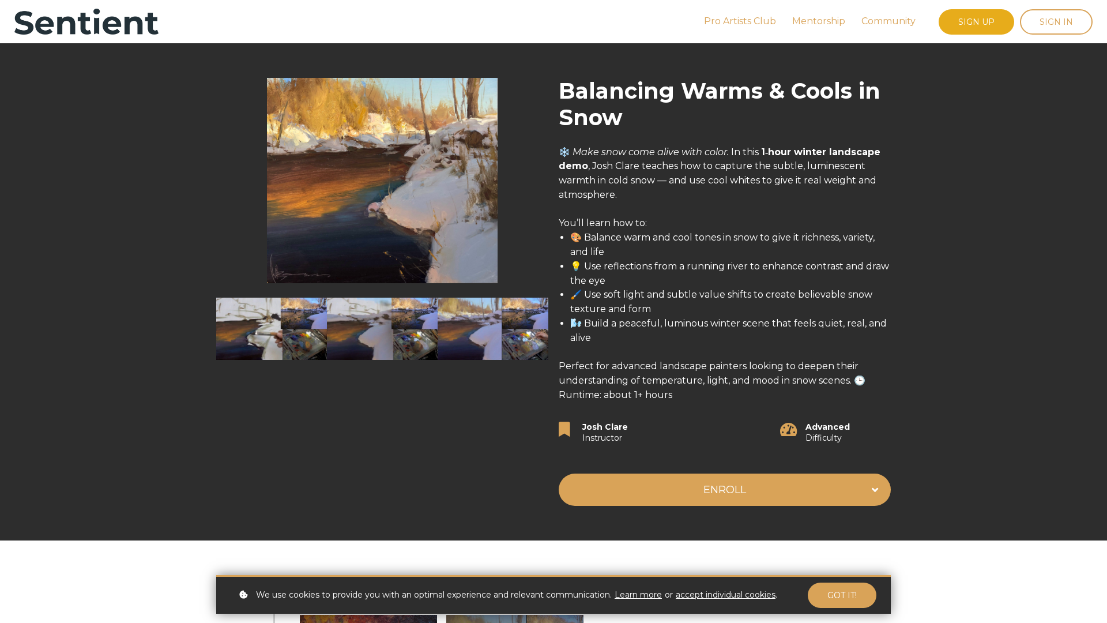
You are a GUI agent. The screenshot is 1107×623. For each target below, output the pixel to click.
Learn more (638, 595)
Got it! (842, 595)
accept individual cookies (725, 595)
